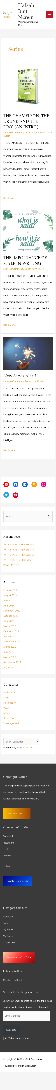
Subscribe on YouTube (19, 957)
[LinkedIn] (25, 484)
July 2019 (8, 667)
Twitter (7, 849)
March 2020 (9, 657)
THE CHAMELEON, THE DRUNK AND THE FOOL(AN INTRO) (26, 121)
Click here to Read (12, 980)
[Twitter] (6, 495)
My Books (8, 929)
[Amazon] (34, 484)
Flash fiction (9, 702)
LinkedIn (7, 855)
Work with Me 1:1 (17, 813)
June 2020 (8, 651)
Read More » (9, 197)
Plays (6, 707)
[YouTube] (6, 484)
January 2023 (10, 636)
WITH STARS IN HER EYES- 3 (18, 549)
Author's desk (32, 132)
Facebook (8, 836)
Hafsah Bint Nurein (26, 11)
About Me (8, 916)
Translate (28, 747)
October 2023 (10, 615)
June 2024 (8, 600)
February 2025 (11, 590)
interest (8, 866)
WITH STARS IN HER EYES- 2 (18, 554)
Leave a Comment (13, 132)
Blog (5, 923)
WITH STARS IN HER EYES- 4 (18, 544)
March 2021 (9, 646)
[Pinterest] (15, 495)
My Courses (9, 936)
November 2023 (12, 610)
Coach (28, 268)
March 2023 (9, 626)
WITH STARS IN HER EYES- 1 (18, 559)
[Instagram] (43, 484)
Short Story (9, 718)
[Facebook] (15, 484)
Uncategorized (11, 723)
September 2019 (12, 662)
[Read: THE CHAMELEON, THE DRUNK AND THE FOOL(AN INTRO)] (27, 86)
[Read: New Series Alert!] (27, 353)
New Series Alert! (19, 376)
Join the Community (17, 880)
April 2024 (8, 605)
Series (43, 132)
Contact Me (9, 942)
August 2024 (10, 595)
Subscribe (11, 1029)
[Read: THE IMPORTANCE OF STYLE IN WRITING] (27, 230)
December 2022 (11, 641)
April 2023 (8, 621)
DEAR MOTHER (11, 565)
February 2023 (11, 631)
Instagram (8, 842)
